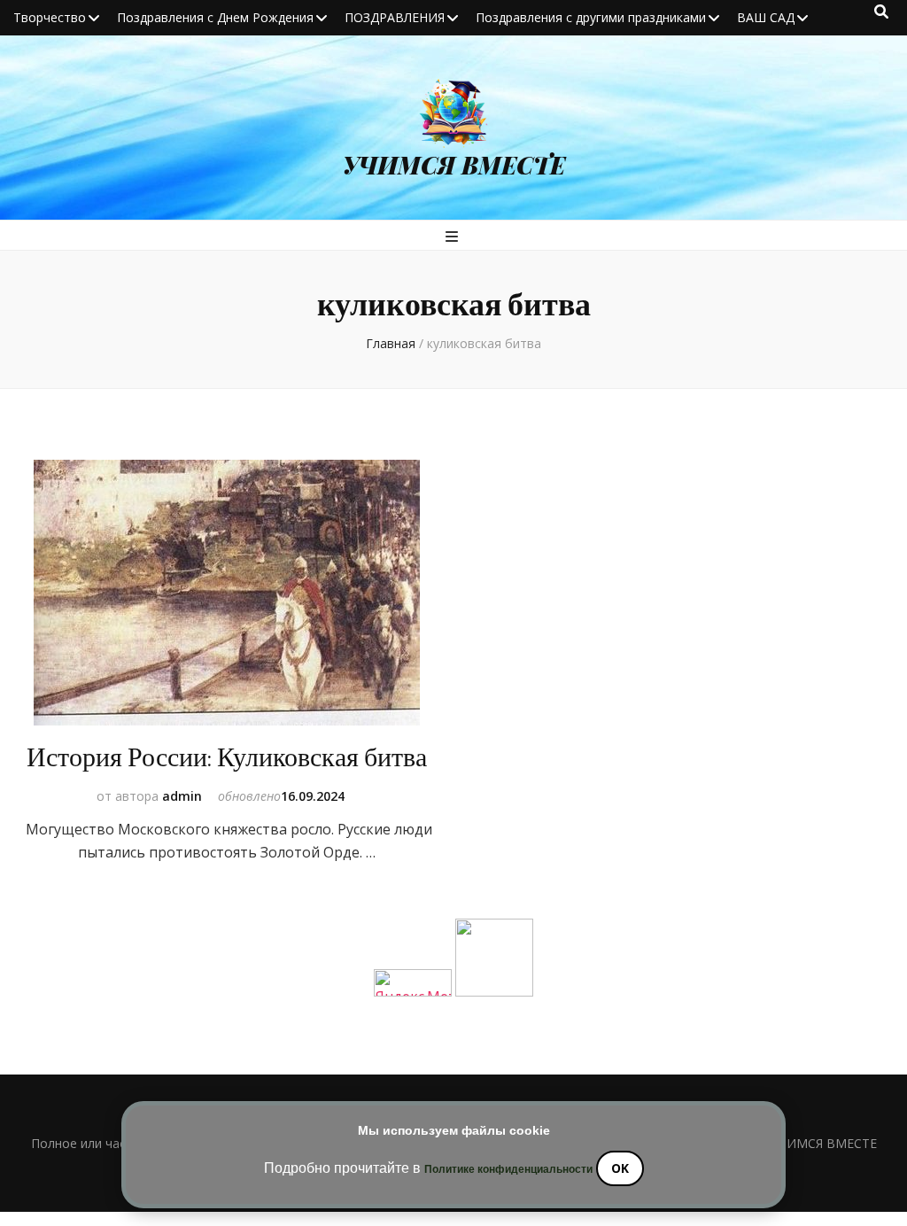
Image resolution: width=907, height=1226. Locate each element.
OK (620, 1168)
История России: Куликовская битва (227, 758)
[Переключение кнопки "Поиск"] (881, 11)
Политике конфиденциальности (508, 1169)
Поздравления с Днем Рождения (215, 17)
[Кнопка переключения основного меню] (454, 236)
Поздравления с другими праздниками (591, 17)
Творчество (49, 17)
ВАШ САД (766, 17)
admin (182, 796)
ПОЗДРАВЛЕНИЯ (395, 17)
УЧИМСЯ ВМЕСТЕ (454, 165)
